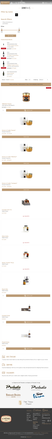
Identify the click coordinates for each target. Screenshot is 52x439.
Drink (8, 42)
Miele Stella (5, 236)
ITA (50, 2)
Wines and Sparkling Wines (12, 43)
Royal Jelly (5, 289)
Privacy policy (44, 433)
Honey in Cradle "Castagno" (9, 183)
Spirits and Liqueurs (13, 71)
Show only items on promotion (7, 23)
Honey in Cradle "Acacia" (9, 130)
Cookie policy (37, 433)
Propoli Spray (5, 342)
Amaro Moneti (10, 73)
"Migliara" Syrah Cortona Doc (13, 65)
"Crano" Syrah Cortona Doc (13, 45)
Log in (28, 413)
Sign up (29, 415)
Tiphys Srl (29, 437)
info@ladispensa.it (46, 423)
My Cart (29, 417)
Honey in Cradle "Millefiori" (9, 156)
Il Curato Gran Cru (7, 209)
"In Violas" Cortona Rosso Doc (13, 55)
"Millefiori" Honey (6, 103)
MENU (46, 2)
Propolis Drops (6, 315)
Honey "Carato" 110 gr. (8, 262)
